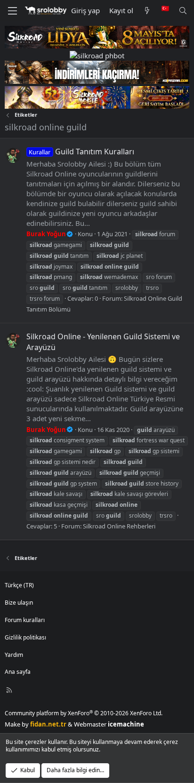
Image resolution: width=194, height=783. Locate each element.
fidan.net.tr (48, 724)
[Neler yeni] (147, 10)
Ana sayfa (18, 672)
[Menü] (12, 11)
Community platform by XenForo (83, 713)
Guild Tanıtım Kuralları (81, 151)
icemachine (126, 724)
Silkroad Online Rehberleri (119, 526)
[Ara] (183, 10)
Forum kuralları (25, 620)
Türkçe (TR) (19, 585)
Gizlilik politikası (25, 637)
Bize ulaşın (19, 603)
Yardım (14, 655)
